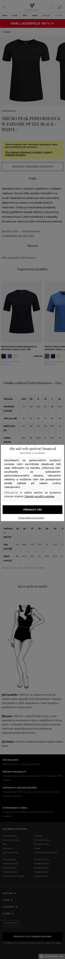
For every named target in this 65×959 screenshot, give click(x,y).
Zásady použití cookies (39, 496)
